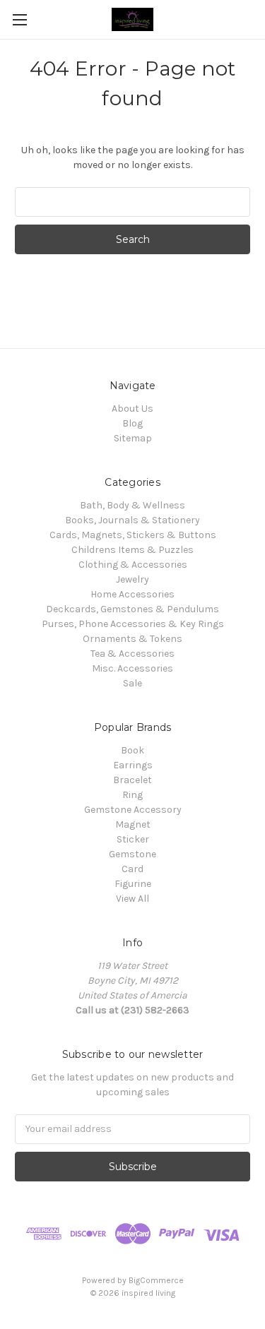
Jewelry (132, 579)
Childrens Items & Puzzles (132, 550)
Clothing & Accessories (132, 565)
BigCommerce (156, 1280)
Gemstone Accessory (133, 810)
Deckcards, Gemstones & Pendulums (132, 609)
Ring (132, 795)
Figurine (132, 884)
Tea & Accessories (132, 654)
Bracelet (132, 780)
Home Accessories (132, 594)
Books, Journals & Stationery (132, 520)
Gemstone (132, 854)
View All (132, 899)
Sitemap (133, 438)
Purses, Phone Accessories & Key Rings (133, 624)
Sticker (133, 839)
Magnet (133, 824)
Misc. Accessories (132, 668)
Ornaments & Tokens (132, 639)
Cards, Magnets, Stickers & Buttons (132, 535)
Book (132, 750)
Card (132, 869)
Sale (132, 683)
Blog (132, 423)
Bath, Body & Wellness (132, 505)
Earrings (133, 765)
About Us (132, 409)
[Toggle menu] (19, 19)
